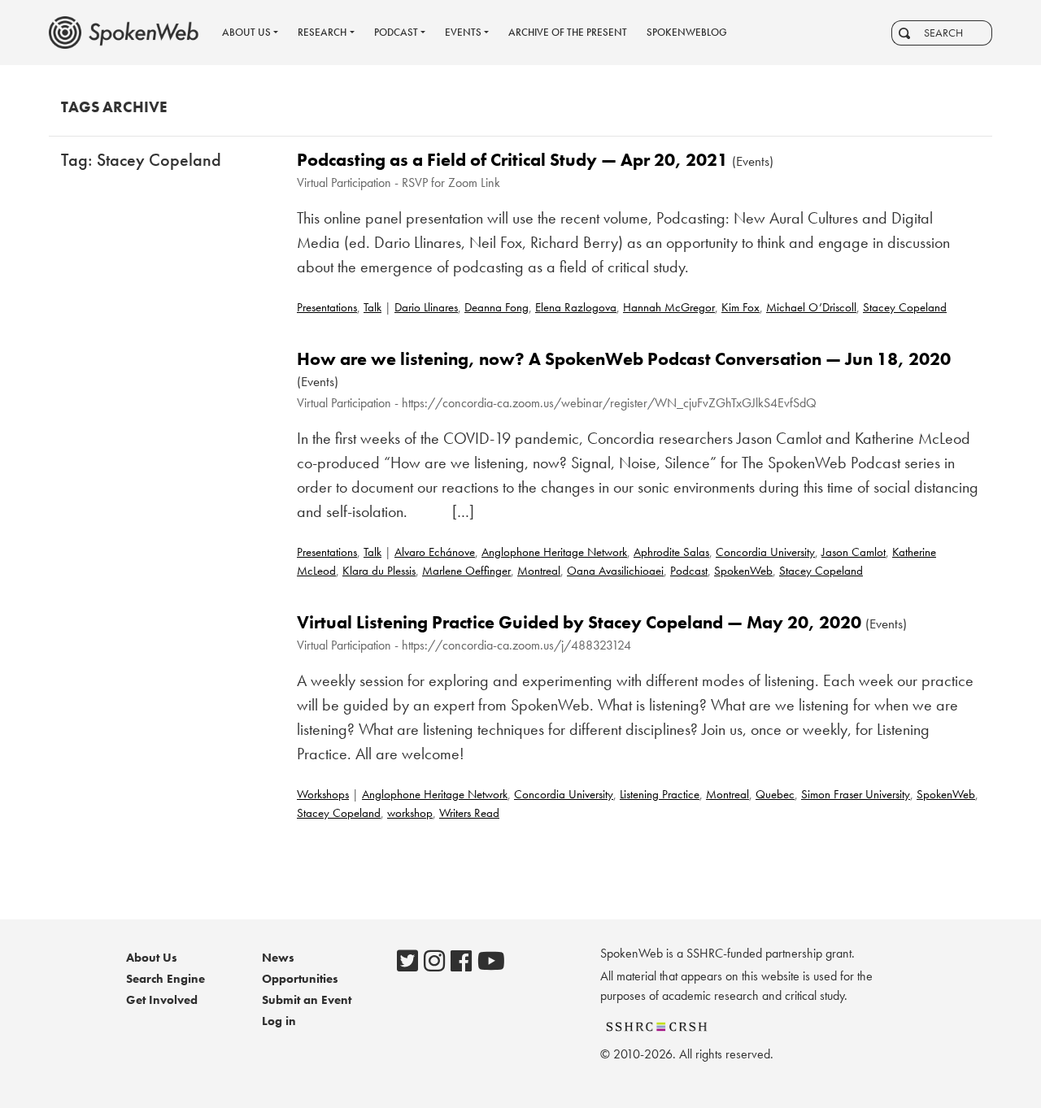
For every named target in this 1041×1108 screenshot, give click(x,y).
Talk (372, 307)
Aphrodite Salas (671, 552)
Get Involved (162, 1000)
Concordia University (765, 552)
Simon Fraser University (855, 794)
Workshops (323, 794)
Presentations (327, 307)
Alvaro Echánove (434, 552)
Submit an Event (306, 1000)
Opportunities (300, 979)
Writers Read (469, 813)
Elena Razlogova (575, 307)
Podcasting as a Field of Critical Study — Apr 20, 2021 (512, 160)
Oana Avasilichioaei (615, 571)
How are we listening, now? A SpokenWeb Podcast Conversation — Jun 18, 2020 (624, 359)
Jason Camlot (853, 552)
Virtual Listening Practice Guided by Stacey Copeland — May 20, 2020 (579, 622)
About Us (151, 957)
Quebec (775, 794)
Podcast (689, 571)
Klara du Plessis (379, 571)
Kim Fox (740, 307)
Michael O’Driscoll (811, 307)
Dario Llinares (426, 307)
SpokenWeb (743, 571)
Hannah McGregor (669, 307)
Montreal (538, 571)
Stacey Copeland (905, 307)
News (278, 957)
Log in (279, 1021)
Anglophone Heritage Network (554, 552)
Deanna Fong (496, 307)
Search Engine (165, 979)
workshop (410, 813)
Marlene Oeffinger (466, 571)
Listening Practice (659, 794)
